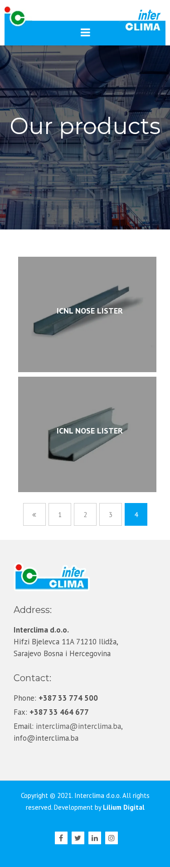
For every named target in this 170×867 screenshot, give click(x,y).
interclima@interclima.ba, (79, 726)
